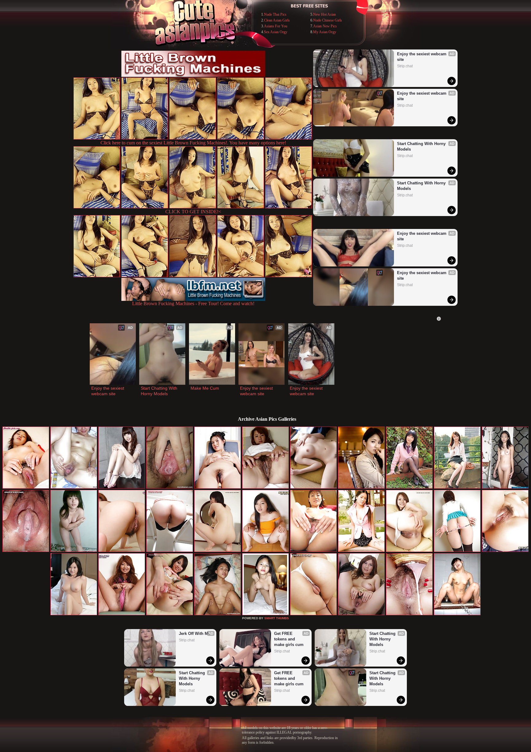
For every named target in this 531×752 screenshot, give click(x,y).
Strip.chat (405, 66)
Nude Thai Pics (275, 14)
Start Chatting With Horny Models (422, 146)
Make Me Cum (205, 388)
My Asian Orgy (324, 32)
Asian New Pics (325, 26)
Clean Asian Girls (277, 20)
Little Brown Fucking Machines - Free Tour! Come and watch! (193, 303)
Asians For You (275, 26)
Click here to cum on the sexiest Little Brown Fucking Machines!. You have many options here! (193, 142)
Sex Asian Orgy (275, 32)
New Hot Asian (324, 14)
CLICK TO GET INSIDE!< (193, 211)
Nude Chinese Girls (327, 20)
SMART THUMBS (276, 618)
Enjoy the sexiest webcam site (422, 57)
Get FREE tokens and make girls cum (289, 639)
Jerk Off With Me (194, 633)
